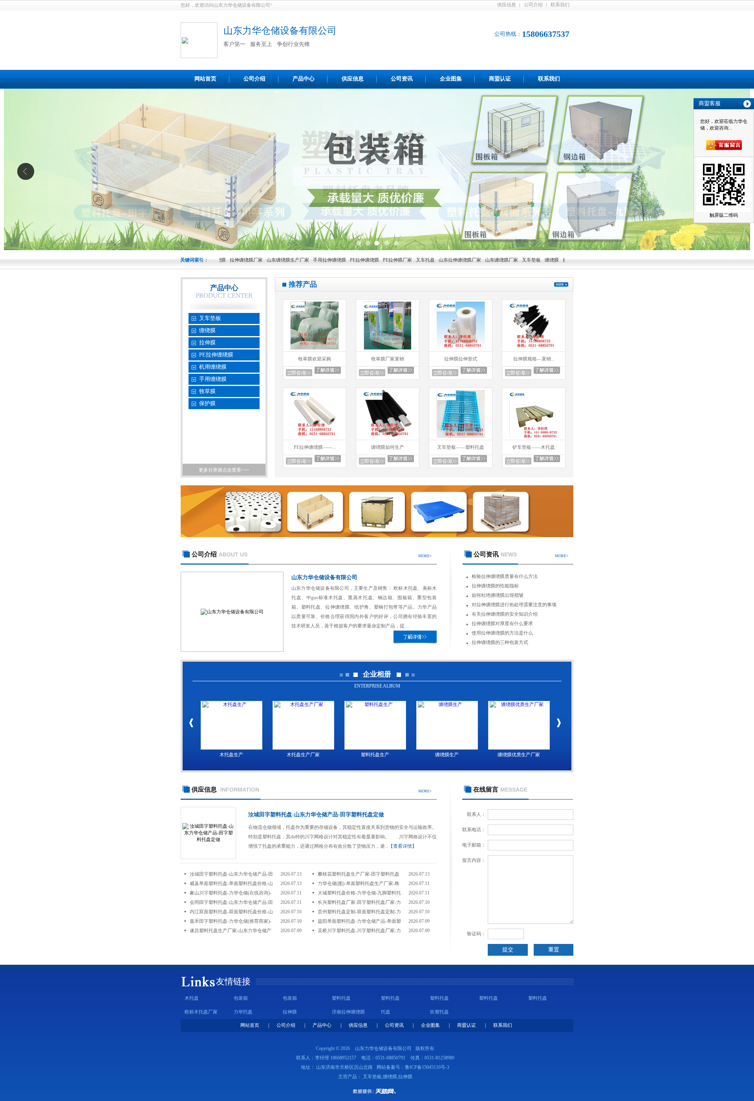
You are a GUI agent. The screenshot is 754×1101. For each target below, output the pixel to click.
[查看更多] (561, 284)
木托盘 (192, 998)
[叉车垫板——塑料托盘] (460, 438)
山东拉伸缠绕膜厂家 (429, 260)
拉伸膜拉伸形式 (460, 359)
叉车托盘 (394, 260)
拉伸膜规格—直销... (534, 359)
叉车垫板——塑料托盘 (460, 447)
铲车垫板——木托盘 (533, 447)
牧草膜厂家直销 (387, 359)
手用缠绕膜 (213, 379)
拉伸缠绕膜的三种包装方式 (500, 642)
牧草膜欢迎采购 (314, 359)
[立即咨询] (299, 372)
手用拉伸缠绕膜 (298, 260)
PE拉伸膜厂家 (366, 260)
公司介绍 (533, 4)
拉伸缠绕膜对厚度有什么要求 (502, 623)
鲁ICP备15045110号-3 (427, 1067)
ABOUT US (219, 554)
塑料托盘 (341, 998)
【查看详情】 (402, 846)
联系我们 (560, 4)
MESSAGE (500, 789)
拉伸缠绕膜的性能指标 (495, 586)
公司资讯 (402, 79)
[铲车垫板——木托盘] (533, 438)
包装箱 (241, 998)
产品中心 (304, 79)
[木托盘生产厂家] (303, 725)
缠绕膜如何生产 (387, 447)
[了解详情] (415, 637)
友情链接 (233, 981)
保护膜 (207, 403)
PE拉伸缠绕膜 (333, 260)
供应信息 (506, 4)
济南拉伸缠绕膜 (348, 1012)
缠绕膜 (521, 260)
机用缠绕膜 (213, 367)
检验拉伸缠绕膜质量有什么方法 (505, 576)
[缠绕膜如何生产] (387, 438)
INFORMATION (225, 789)
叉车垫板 (500, 260)
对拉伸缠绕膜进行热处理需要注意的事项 (514, 604)
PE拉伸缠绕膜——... (315, 447)
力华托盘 (243, 1012)
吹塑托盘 (439, 1012)
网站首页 (205, 79)
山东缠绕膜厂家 (470, 260)
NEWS (495, 554)
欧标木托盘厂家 (201, 1012)
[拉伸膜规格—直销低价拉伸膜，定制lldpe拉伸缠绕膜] (533, 350)
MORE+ (425, 556)
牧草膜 (207, 391)
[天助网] (377, 1091)
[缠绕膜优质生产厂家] (519, 725)
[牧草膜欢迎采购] (314, 350)
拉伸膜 (539, 260)
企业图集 (451, 79)
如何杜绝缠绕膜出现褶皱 (497, 595)
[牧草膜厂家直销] (387, 350)
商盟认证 (500, 79)
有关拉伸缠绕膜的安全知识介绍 (505, 614)
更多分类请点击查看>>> (224, 470)
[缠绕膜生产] (447, 725)
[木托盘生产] (231, 725)
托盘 (385, 1012)
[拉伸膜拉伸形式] (460, 350)
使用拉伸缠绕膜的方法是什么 (502, 633)
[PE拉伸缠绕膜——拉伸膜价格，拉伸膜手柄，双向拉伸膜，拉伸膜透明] (314, 438)
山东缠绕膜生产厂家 (257, 260)
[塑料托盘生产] (375, 725)
